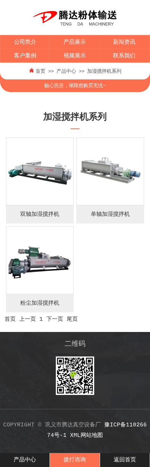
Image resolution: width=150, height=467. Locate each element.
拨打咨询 (74, 460)
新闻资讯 (124, 42)
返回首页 (125, 460)
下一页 (54, 319)
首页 (40, 71)
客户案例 (25, 56)
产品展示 (74, 42)
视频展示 (74, 56)
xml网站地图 (86, 435)
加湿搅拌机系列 (104, 71)
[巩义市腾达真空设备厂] (74, 30)
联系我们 (124, 56)
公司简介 (25, 42)
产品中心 (66, 71)
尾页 (72, 319)
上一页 (27, 319)
